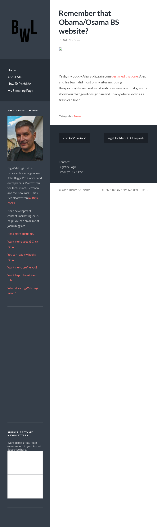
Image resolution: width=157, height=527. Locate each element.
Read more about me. (20, 233)
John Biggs (71, 39)
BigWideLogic (79, 190)
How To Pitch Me (19, 84)
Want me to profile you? (22, 267)
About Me (14, 77)
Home (11, 70)
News (77, 116)
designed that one (124, 76)
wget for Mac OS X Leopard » (126, 138)
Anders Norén (127, 190)
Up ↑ (145, 190)
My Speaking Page (20, 91)
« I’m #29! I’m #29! (74, 138)
